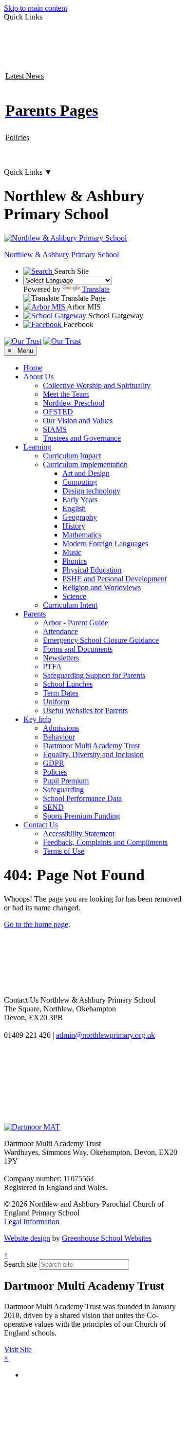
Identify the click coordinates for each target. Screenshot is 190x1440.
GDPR (53, 763)
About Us (38, 376)
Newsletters (61, 658)
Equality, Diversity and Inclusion (93, 754)
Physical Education (91, 570)
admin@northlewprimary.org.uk (105, 1035)
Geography (79, 517)
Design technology (91, 491)
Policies (17, 137)
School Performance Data (82, 798)
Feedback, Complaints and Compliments (105, 842)
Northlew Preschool (73, 403)
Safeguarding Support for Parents (94, 675)
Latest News (24, 76)
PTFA (52, 666)
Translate (96, 289)
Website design (27, 1238)
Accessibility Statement (78, 833)
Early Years (79, 499)
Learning (37, 447)
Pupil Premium (66, 781)
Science (74, 596)
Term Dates (60, 693)
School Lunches (68, 684)
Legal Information (31, 1221)
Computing (79, 482)
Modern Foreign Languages (105, 543)
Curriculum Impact (72, 456)
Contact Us (40, 825)
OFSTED (58, 412)
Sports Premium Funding (81, 816)
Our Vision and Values (78, 420)
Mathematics (81, 535)
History (73, 526)
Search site (20, 1264)
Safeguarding (63, 789)
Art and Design (86, 473)
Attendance (60, 631)
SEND (53, 807)
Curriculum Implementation (85, 464)
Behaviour (59, 737)
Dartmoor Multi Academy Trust (91, 745)
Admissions (61, 728)
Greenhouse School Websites (107, 1238)
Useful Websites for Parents (85, 710)
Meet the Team (66, 394)
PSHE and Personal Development (114, 579)
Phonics (74, 561)
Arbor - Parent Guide (75, 622)
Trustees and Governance (82, 438)
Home (32, 368)
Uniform (56, 702)
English (74, 508)
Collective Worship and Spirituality (97, 385)
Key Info (37, 719)
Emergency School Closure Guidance (101, 640)
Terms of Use (63, 851)
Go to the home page (36, 924)
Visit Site (18, 1349)
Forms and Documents (78, 649)
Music (71, 552)
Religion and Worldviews (101, 587)
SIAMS (55, 429)
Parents (34, 614)
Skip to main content (35, 8)
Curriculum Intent (70, 605)
